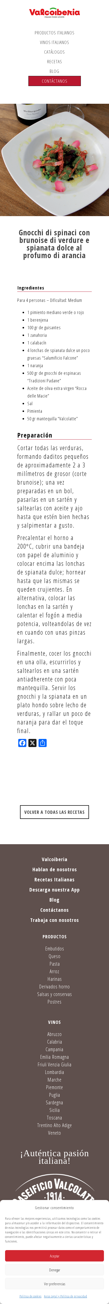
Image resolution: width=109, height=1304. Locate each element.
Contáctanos (54, 81)
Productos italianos (55, 33)
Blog (54, 71)
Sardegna (54, 1102)
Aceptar (54, 1255)
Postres (54, 1001)
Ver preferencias (54, 1283)
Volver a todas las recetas (54, 812)
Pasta (54, 963)
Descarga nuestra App (54, 889)
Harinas (54, 979)
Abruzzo (54, 1034)
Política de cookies (31, 1296)
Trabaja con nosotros (54, 920)
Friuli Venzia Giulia (54, 1064)
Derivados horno (54, 986)
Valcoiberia (54, 859)
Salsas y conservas (54, 994)
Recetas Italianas (54, 879)
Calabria (54, 1041)
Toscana (54, 1117)
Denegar (54, 1269)
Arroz (54, 971)
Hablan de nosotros (54, 869)
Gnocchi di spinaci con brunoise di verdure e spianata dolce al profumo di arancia (54, 243)
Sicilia (54, 1110)
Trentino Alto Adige (54, 1125)
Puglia (54, 1094)
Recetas (54, 61)
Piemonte (54, 1087)
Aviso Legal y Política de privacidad (65, 1296)
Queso (55, 956)
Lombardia (54, 1072)
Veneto (54, 1132)
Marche (54, 1079)
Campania (54, 1049)
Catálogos (54, 52)
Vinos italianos (54, 42)
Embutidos (54, 948)
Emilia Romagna (54, 1056)
